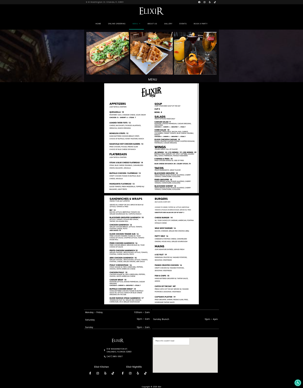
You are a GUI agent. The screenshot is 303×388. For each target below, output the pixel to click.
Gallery (168, 24)
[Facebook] (199, 2)
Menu (135, 24)
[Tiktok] (215, 2)
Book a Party (200, 24)
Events (183, 24)
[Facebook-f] (90, 373)
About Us (152, 24)
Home (98, 24)
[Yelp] (210, 2)
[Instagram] (204, 2)
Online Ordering (116, 24)
